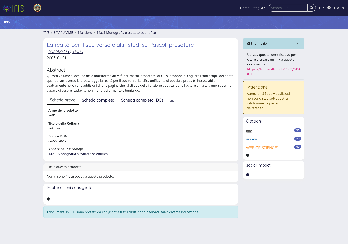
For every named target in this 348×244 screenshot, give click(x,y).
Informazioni (259, 43)
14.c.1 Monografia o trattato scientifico (126, 32)
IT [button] (320, 8)
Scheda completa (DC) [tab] (142, 100)
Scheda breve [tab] (62, 99)
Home (244, 8)
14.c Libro (85, 32)
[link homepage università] (37, 8)
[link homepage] (14, 8)
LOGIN (339, 8)
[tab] (171, 100)
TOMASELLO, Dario (65, 51)
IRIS (46, 32)
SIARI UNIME (63, 32)
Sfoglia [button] (258, 8)
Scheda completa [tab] (98, 100)
